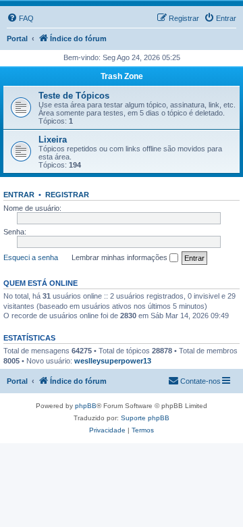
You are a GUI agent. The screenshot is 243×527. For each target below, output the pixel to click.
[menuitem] (20, 18)
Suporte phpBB (145, 418)
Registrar (67, 195)
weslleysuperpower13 (112, 361)
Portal (17, 38)
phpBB (86, 405)
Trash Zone (122, 76)
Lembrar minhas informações (120, 257)
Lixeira (52, 139)
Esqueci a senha (30, 257)
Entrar (18, 195)
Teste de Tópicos (73, 96)
